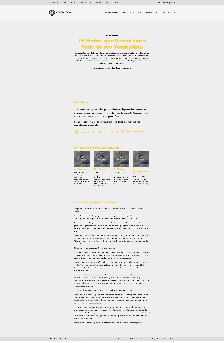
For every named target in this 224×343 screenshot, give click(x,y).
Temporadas (127, 12)
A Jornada (82, 2)
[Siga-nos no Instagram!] (161, 2)
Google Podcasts (152, 12)
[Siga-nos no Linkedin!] (164, 2)
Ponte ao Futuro (54, 2)
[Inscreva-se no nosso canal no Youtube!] (167, 2)
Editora (65, 2)
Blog (91, 2)
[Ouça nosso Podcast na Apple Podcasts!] (174, 2)
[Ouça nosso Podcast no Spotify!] (169, 2)
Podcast (73, 2)
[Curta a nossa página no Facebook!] (159, 2)
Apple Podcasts (169, 12)
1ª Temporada (112, 36)
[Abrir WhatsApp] (219, 338)
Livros (107, 2)
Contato (115, 2)
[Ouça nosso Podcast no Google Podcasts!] (172, 2)
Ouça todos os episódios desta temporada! (112, 68)
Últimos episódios (111, 12)
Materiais (99, 2)
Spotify (139, 12)
